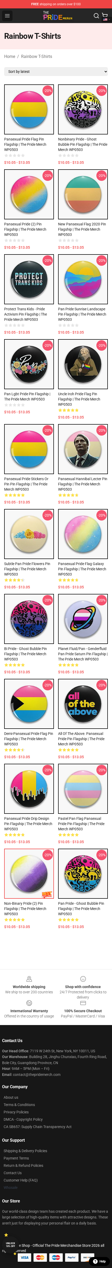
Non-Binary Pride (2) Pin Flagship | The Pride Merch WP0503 (25, 908)
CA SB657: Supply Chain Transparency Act (38, 1127)
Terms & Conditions (19, 1105)
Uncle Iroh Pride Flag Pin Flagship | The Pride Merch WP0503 (79, 399)
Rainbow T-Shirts (36, 56)
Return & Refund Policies (23, 1165)
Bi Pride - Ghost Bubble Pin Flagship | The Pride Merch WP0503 (25, 654)
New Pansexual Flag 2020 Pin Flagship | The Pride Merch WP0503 (82, 229)
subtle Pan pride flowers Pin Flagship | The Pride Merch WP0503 (27, 569)
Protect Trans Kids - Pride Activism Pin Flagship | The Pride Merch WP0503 (25, 314)
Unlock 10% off (10, 1245)
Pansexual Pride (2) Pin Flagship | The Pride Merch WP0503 (25, 229)
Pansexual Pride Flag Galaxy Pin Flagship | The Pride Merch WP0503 (82, 569)
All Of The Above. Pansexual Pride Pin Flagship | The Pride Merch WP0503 (81, 738)
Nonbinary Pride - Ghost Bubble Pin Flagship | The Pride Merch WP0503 (82, 144)
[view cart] (105, 16)
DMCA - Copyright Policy (23, 1119)
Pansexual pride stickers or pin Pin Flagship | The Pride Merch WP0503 (26, 484)
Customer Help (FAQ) (21, 1180)
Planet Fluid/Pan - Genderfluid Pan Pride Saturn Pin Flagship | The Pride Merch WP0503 (83, 654)
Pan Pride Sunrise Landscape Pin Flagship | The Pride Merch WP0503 (82, 314)
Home (9, 56)
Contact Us (13, 1173)
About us (11, 1097)
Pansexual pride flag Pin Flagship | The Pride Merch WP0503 (25, 144)
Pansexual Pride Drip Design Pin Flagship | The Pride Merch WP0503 (28, 823)
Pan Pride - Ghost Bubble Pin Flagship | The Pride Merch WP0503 (81, 908)
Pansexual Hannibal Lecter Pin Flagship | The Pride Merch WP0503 (82, 484)
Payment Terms (16, 1158)
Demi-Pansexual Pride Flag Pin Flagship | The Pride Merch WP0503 (28, 738)
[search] (96, 16)
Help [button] (102, 1261)
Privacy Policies (16, 1112)
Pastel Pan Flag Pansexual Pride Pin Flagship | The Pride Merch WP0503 (81, 823)
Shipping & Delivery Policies (25, 1151)
